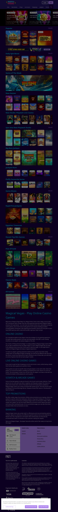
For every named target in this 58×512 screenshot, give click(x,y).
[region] (26, 504)
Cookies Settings (9, 506)
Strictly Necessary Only (31, 506)
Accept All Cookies (43, 506)
